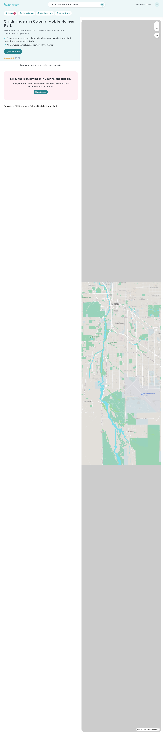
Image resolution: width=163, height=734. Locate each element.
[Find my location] (156, 35)
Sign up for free (12, 51)
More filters (64, 13)
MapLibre (140, 729)
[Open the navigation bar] (157, 4)
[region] (121, 376)
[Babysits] (11, 4)
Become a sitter (143, 4)
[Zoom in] (156, 23)
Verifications (46, 13)
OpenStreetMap (151, 729)
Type (11, 13)
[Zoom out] (156, 28)
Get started (40, 92)
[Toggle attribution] (158, 729)
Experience (28, 13)
